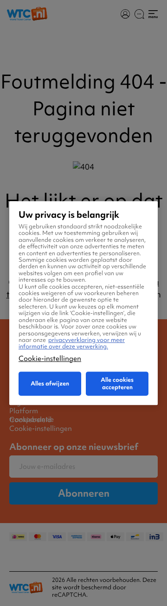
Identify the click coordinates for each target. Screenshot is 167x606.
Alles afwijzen (50, 383)
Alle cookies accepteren (117, 383)
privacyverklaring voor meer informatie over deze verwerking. (72, 343)
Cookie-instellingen (50, 358)
